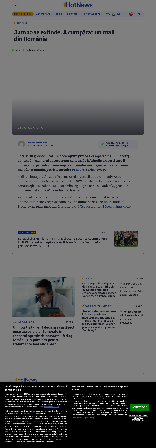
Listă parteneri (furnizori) (83, 418)
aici (54, 429)
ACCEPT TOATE (139, 407)
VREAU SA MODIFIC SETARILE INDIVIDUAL (138, 417)
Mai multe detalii (51, 406)
